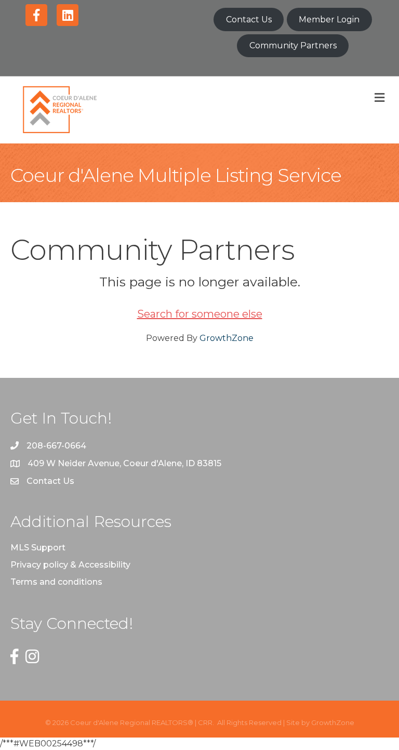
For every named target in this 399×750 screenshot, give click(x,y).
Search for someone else (199, 314)
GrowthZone (227, 338)
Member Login (329, 19)
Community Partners (293, 45)
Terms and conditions (56, 582)
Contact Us (249, 19)
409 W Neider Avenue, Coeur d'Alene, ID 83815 (124, 463)
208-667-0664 (56, 446)
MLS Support (37, 547)
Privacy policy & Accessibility (70, 565)
